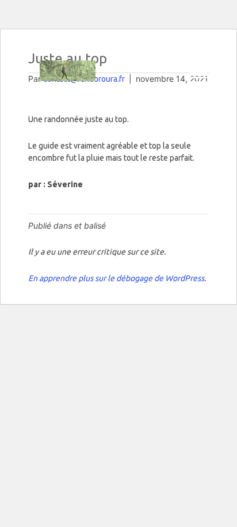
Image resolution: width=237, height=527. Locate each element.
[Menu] (198, 78)
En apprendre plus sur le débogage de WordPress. (117, 278)
